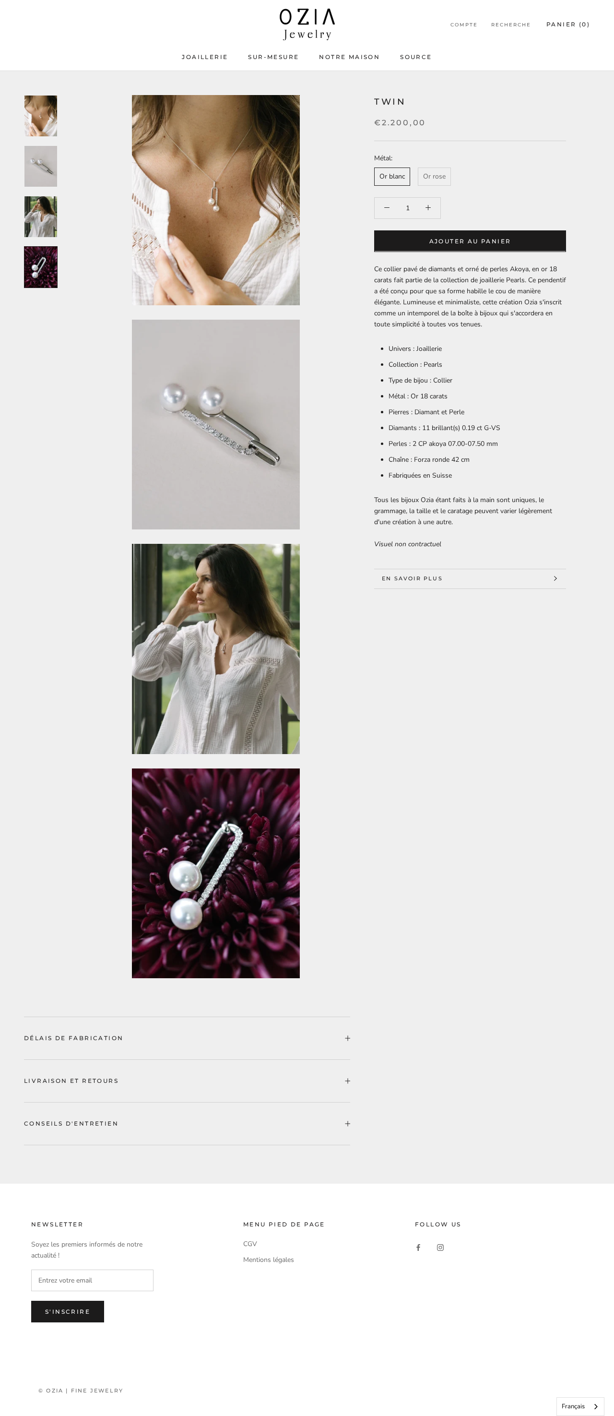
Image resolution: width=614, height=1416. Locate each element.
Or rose (434, 176)
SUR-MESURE (273, 56)
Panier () (568, 24)
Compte (464, 25)
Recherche (511, 25)
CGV (250, 1243)
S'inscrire (67, 1311)
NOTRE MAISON (349, 56)
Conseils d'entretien (71, 1123)
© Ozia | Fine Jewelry (80, 1390)
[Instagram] (440, 1247)
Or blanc (392, 176)
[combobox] (580, 1406)
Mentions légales (268, 1259)
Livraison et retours (71, 1080)
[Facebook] (418, 1247)
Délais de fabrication (73, 1038)
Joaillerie (205, 56)
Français (573, 1406)
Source (416, 56)
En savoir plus (412, 578)
